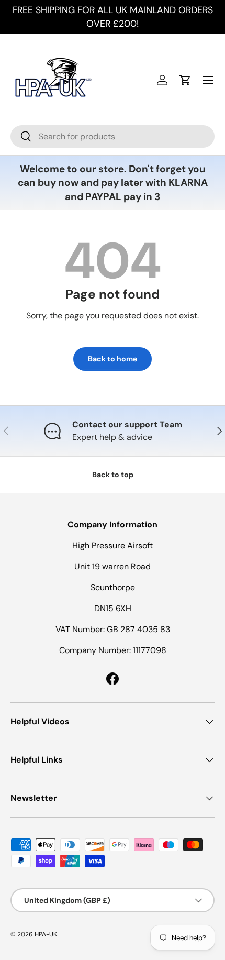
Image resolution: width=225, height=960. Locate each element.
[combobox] (112, 136)
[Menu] (208, 80)
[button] (185, 80)
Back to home (112, 358)
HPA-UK (46, 934)
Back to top (112, 474)
